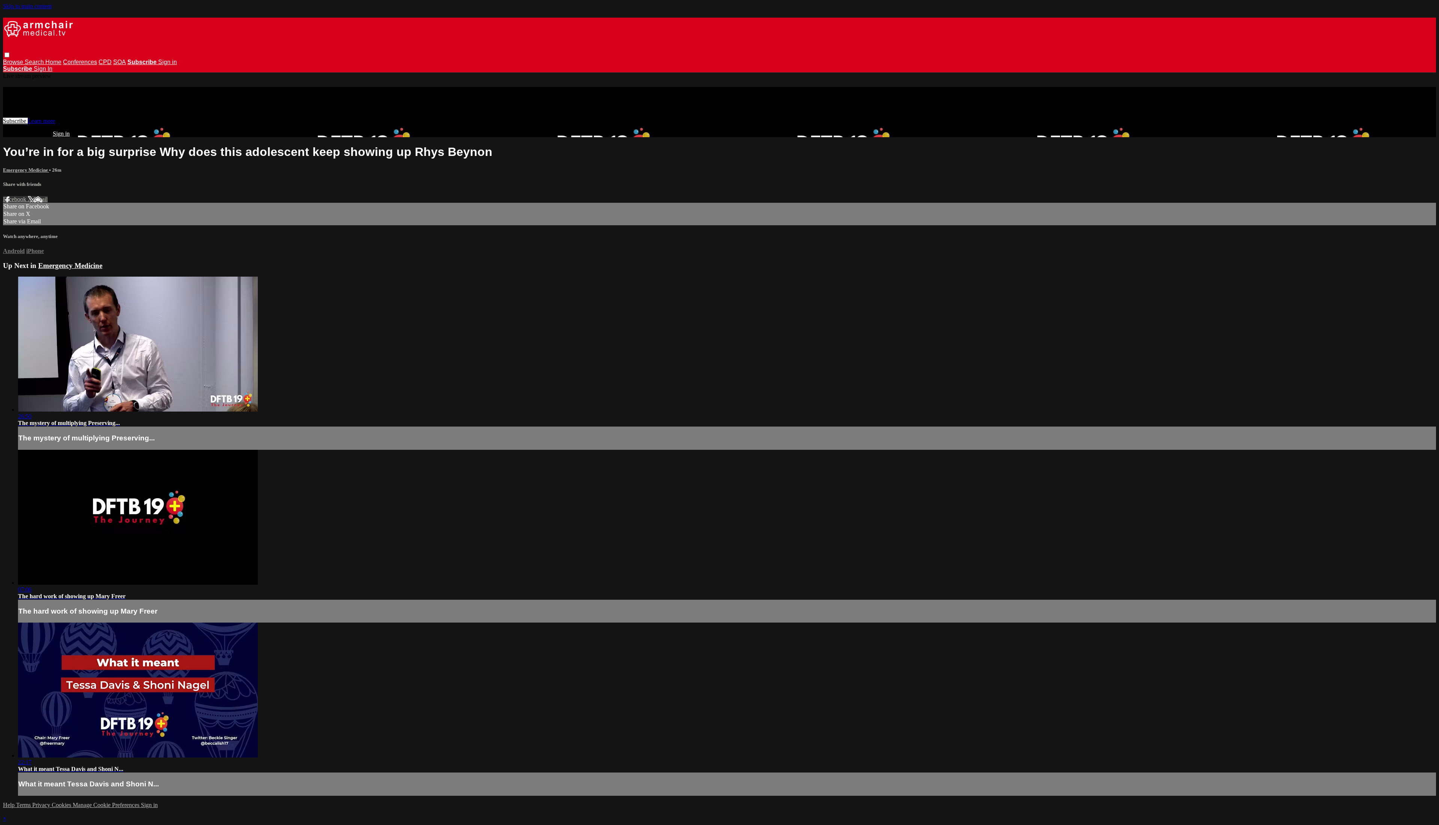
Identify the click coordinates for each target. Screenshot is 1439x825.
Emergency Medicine (26, 170)
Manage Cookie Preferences (107, 805)
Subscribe (15, 121)
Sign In (43, 69)
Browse (14, 62)
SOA (119, 62)
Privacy (42, 805)
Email (41, 199)
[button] (6, 54)
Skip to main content (27, 6)
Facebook (15, 199)
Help (9, 805)
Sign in (167, 62)
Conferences (80, 62)
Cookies (62, 805)
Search (35, 62)
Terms (24, 805)
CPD (105, 62)
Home (53, 62)
